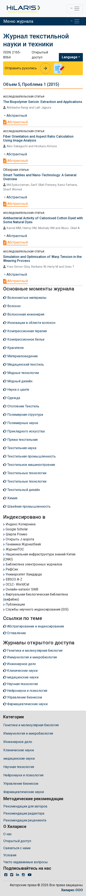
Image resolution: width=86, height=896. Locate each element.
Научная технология (18, 767)
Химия (11, 498)
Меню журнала (18, 21)
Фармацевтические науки (23, 792)
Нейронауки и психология (23, 775)
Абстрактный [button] (16, 116)
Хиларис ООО (72, 890)
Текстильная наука (21, 448)
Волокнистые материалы (26, 298)
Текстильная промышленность (31, 456)
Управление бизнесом (20, 784)
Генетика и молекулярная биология (31, 725)
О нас (7, 834)
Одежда (13, 398)
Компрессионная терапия (26, 331)
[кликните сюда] (23, 8)
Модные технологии (22, 373)
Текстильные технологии (26, 473)
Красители (15, 348)
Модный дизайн (19, 381)
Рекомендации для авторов (25, 806)
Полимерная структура (24, 415)
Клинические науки (18, 750)
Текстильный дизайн (23, 490)
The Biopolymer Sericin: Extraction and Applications (42, 102)
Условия (9, 855)
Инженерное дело (17, 742)
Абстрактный (17, 122)
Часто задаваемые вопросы (25, 862)
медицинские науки (19, 758)
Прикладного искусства (25, 431)
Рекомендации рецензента (24, 820)
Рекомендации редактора (23, 813)
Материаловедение (22, 356)
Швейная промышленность (28, 506)
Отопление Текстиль (22, 406)
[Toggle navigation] (75, 8)
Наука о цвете (17, 390)
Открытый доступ (17, 841)
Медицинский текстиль (25, 364)
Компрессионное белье (25, 339)
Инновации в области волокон (30, 323)
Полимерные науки (22, 423)
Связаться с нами (16, 848)
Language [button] (69, 57)
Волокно (13, 306)
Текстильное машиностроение (30, 465)
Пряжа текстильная (22, 440)
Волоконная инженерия (25, 314)
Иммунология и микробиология (28, 733)
